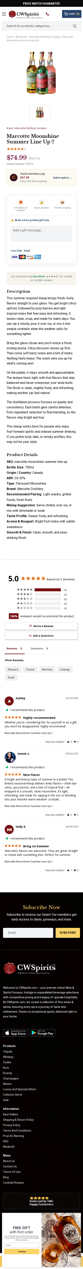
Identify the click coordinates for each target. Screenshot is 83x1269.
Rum (6, 1067)
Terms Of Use (12, 1171)
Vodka (7, 1062)
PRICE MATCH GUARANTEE (41, 3)
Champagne (11, 1078)
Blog (6, 1177)
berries (47, 669)
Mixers (7, 1083)
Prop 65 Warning (13, 1136)
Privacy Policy (11, 1125)
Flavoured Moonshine (31, 483)
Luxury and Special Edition (19, 1089)
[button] (69, 742)
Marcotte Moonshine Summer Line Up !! (28, 733)
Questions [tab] (37, 648)
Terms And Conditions (17, 1130)
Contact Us (10, 1166)
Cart (73, 14)
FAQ (5, 1141)
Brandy (7, 1073)
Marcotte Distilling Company (45, 37)
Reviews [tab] (12, 648)
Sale (6, 1100)
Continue (22, 1251)
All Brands (21, 37)
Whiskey (8, 1057)
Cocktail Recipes (13, 1182)
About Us (9, 1161)
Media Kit (9, 1146)
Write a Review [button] (43, 626)
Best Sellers (10, 1114)
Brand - (27, 128)
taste (30, 669)
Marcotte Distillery (30, 489)
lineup (65, 669)
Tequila (7, 1051)
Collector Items (12, 1094)
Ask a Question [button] (43, 635)
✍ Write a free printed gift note (30, 220)
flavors (13, 669)
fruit (11, 677)
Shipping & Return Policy (18, 1119)
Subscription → (62, 177)
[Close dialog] (78, 1215)
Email (27, 250)
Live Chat (16, 250)
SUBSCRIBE (68, 932)
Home (10, 37)
